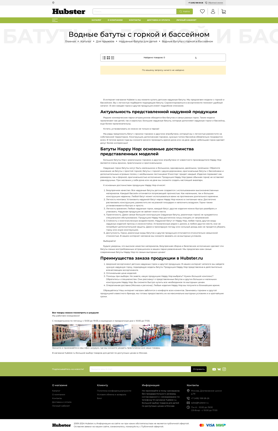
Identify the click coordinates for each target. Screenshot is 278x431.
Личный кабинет (186, 20)
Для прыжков (105, 41)
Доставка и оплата (158, 20)
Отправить (199, 369)
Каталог (96, 20)
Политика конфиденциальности (114, 390)
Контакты (135, 20)
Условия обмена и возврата (111, 394)
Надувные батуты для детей (138, 41)
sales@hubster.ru (200, 402)
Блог (99, 398)
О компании (115, 20)
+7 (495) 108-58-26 (195, 3)
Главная (70, 41)
